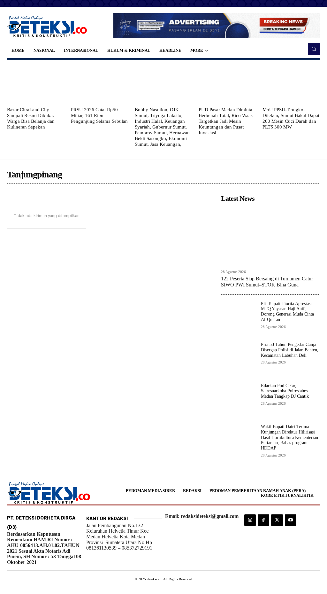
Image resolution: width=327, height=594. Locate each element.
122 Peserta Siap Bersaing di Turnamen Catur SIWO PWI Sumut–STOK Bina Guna (267, 281)
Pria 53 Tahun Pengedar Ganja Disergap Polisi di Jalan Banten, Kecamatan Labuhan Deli (289, 350)
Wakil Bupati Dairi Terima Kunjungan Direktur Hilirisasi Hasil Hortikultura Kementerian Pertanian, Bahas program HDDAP (289, 437)
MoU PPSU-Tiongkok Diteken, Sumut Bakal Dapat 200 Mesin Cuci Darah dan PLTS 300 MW (290, 118)
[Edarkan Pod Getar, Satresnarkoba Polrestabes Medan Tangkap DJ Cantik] (238, 400)
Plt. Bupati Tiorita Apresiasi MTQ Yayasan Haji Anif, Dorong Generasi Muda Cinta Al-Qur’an (287, 311)
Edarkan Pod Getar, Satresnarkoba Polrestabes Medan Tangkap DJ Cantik (285, 391)
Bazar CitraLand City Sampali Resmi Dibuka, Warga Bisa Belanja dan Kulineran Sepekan (31, 118)
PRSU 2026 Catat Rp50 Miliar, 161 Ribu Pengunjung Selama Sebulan (99, 115)
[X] (277, 520)
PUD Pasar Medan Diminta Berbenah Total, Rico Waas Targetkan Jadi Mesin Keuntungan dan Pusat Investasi (226, 121)
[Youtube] (290, 520)
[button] (314, 49)
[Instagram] (250, 520)
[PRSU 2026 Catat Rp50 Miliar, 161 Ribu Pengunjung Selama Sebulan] (99, 83)
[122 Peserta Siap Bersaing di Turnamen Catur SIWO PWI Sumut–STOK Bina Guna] (270, 235)
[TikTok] (263, 520)
